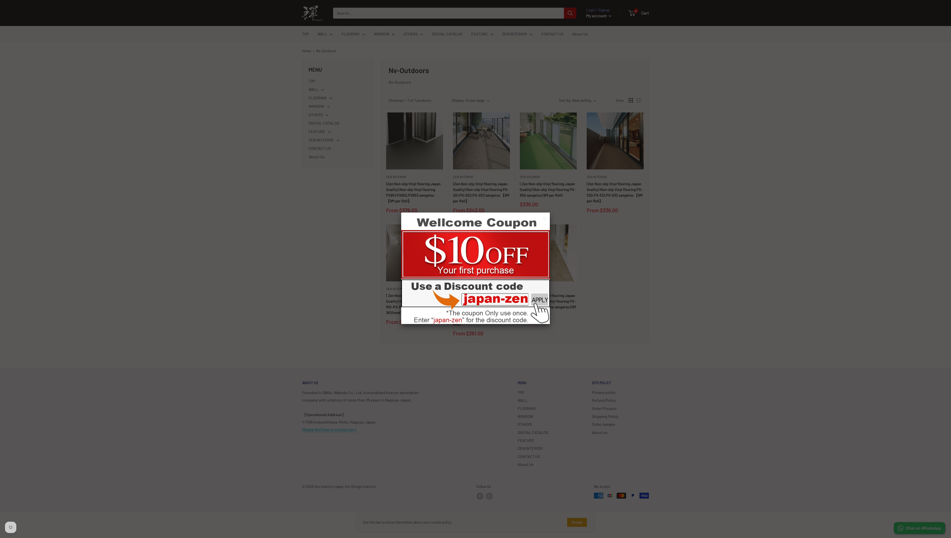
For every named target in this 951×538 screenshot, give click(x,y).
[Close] (545, 218)
